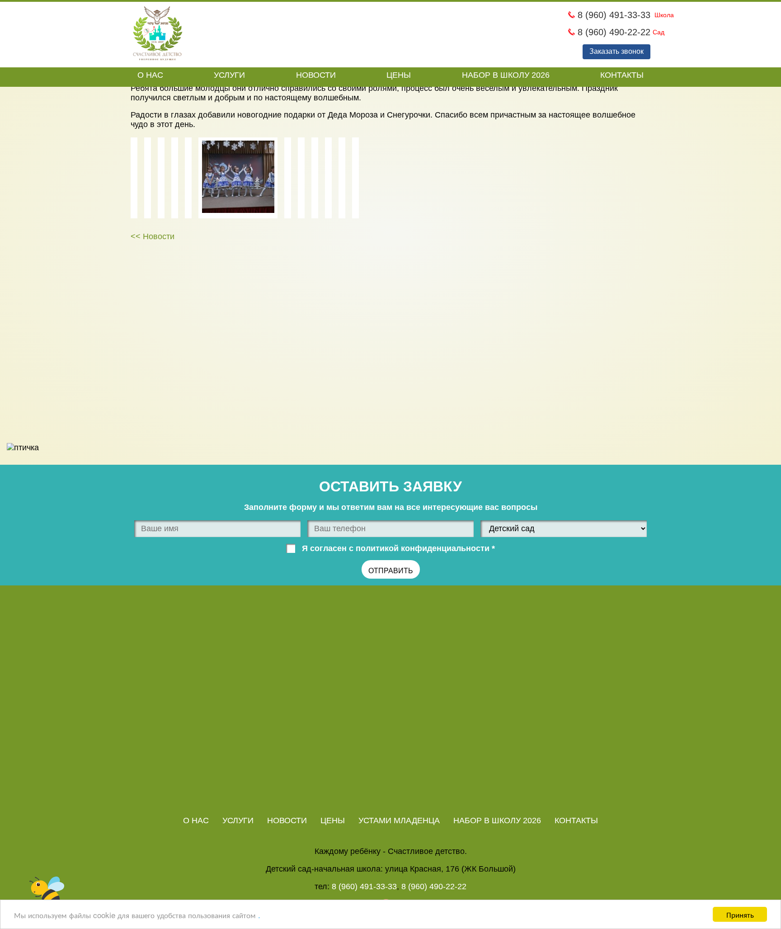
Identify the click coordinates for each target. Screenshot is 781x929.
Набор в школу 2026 (506, 75)
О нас (150, 75)
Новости (316, 75)
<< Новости (152, 236)
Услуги (229, 75)
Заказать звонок (616, 51)
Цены (398, 75)
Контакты (622, 75)
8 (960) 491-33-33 (612, 15)
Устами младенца (399, 820)
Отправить (390, 571)
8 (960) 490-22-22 (612, 32)
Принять (740, 914)
